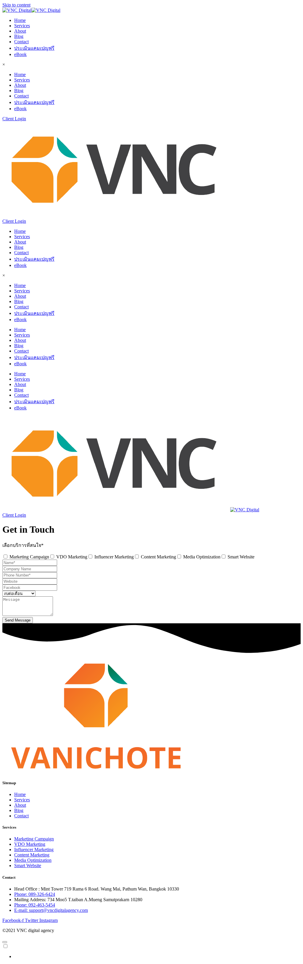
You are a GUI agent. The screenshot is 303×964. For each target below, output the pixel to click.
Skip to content (16, 4)
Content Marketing (158, 556)
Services (22, 25)
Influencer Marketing (114, 556)
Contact (21, 41)
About (20, 30)
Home (20, 20)
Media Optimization (201, 556)
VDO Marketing (71, 556)
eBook (20, 54)
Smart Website (241, 556)
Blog (18, 36)
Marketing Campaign (29, 556)
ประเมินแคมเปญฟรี (34, 48)
